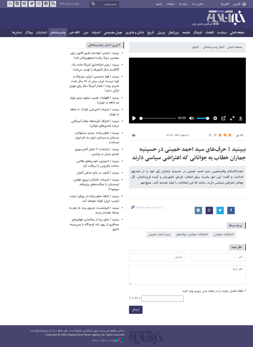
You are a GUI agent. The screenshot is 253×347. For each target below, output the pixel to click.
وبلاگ (29, 32)
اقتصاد (209, 32)
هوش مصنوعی (113, 32)
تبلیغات (170, 4)
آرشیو (159, 4)
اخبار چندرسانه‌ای (213, 47)
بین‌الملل (173, 32)
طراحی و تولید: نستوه (103, 341)
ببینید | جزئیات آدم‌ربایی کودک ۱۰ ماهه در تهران (94, 112)
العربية (225, 4)
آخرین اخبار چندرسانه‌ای (104, 45)
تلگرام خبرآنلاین (46, 4)
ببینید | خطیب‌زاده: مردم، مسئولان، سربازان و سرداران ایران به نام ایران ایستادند (97, 138)
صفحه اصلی (237, 32)
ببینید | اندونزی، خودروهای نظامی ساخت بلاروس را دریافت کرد (98, 163)
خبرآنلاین (218, 18)
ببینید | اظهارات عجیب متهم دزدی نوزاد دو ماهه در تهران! (94, 100)
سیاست (222, 32)
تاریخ (151, 32)
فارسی (236, 4)
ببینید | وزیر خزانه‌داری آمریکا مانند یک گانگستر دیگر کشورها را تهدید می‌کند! (95, 67)
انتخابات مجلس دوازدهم (192, 234)
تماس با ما (198, 4)
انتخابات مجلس (223, 234)
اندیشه (96, 32)
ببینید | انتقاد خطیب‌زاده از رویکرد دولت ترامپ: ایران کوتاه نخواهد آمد (94, 199)
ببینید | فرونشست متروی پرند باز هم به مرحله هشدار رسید (94, 210)
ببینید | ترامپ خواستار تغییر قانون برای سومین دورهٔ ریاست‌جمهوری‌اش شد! (95, 55)
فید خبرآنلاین (53, 4)
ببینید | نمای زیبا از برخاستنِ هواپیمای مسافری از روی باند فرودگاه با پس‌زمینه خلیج (94, 224)
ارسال (135, 309)
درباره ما (183, 4)
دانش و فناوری (135, 32)
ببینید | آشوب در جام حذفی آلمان (98, 172)
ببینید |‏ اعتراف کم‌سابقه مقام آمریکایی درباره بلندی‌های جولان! (95, 123)
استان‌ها (17, 32)
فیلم (195, 47)
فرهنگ (197, 32)
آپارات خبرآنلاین (24, 4)
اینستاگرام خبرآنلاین (39, 4)
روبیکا (10, 4)
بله (17, 4)
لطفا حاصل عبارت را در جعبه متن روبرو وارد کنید (214, 291)
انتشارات (41, 32)
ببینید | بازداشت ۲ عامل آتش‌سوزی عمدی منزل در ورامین (97, 152)
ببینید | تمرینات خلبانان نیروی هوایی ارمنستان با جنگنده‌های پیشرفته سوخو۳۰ (96, 184)
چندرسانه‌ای (57, 32)
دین (86, 32)
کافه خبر (74, 32)
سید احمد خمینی (159, 234)
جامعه (186, 32)
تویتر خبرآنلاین (32, 4)
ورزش (161, 32)
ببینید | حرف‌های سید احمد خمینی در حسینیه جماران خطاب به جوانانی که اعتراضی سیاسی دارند (189, 153)
